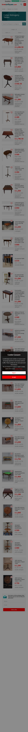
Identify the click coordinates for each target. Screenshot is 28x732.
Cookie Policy (18, 368)
